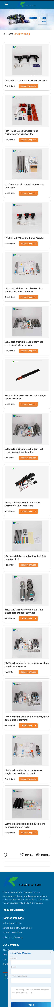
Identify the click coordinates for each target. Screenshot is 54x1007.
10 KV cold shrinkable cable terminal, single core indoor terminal (24, 290)
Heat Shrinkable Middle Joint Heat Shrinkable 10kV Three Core (22, 504)
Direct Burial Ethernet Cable (17, 928)
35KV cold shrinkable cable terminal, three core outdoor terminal (24, 450)
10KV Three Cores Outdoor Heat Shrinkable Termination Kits (21, 132)
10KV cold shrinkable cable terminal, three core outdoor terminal (27, 718)
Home (10, 34)
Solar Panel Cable (12, 923)
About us (7, 950)
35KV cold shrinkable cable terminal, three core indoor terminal (24, 343)
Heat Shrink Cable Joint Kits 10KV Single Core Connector (25, 397)
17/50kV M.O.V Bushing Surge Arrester (24, 238)
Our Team (8, 959)
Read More (10, 86)
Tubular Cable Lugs (13, 937)
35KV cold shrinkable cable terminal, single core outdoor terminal (24, 611)
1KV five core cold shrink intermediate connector (24, 186)
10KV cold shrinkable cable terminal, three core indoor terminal (27, 665)
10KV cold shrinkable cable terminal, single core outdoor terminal (24, 772)
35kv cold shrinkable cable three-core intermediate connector (25, 825)
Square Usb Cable (12, 932)
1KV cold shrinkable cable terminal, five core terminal (25, 557)
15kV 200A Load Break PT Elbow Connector (27, 80)
